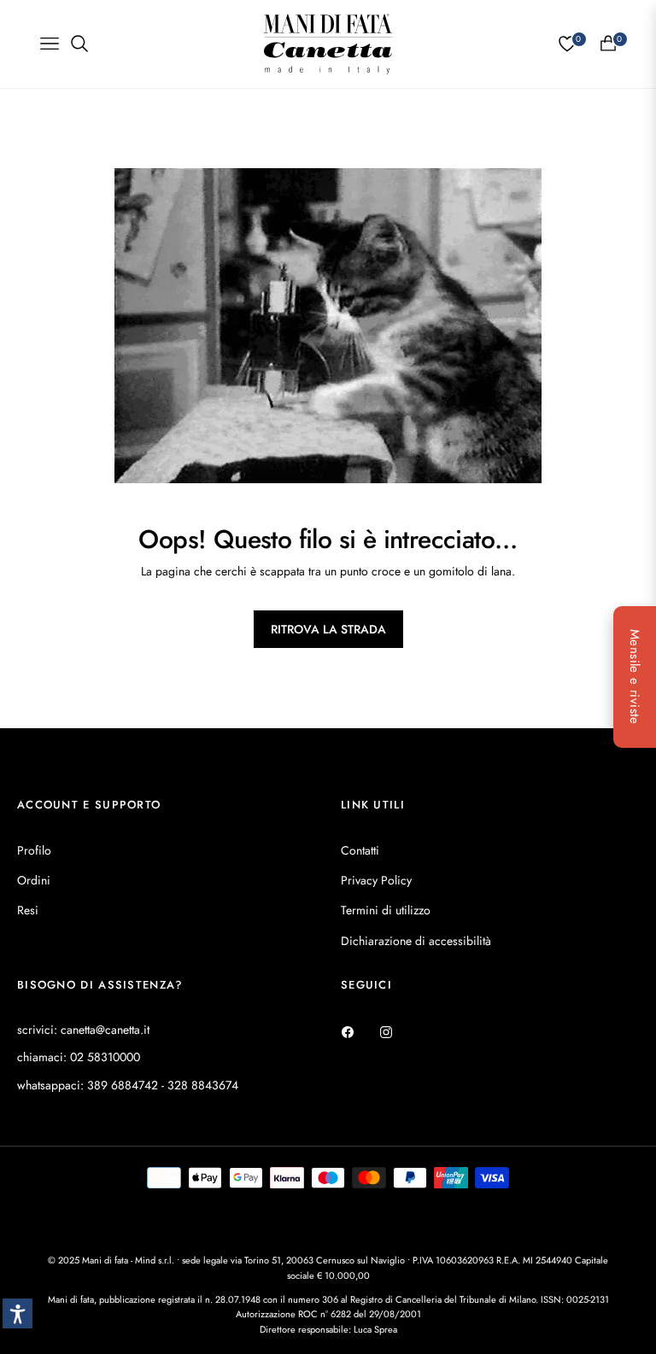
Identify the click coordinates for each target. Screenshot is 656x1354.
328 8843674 (202, 1085)
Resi (27, 910)
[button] (17, 1313)
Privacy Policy (376, 880)
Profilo (34, 850)
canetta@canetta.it (105, 1029)
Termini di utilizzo (385, 910)
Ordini (33, 880)
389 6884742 (122, 1085)
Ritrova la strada (328, 629)
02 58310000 (105, 1056)
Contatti (360, 850)
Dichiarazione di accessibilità (416, 940)
